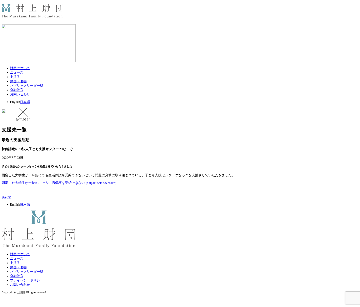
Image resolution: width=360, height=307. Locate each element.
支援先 (15, 77)
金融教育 (16, 90)
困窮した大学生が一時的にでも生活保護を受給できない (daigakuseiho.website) (59, 183)
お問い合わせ (20, 94)
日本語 (25, 102)
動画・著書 (18, 81)
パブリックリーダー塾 (26, 85)
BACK (6, 197)
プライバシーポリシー (26, 280)
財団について (20, 68)
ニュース (16, 72)
